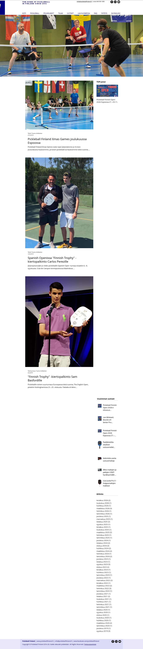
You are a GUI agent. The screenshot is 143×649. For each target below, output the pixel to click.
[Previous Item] (100, 90)
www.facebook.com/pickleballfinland (87, 641)
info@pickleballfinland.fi (84, 1)
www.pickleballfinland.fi (45, 641)
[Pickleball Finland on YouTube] (118, 2)
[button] (34, 13)
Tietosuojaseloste (90, 644)
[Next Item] (115, 90)
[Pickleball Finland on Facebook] (111, 2)
